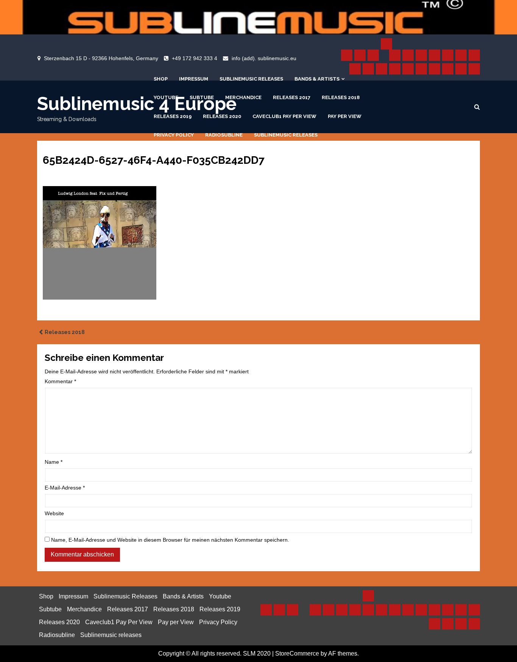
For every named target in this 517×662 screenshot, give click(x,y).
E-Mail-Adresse (65, 488)
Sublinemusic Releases (251, 79)
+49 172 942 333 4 (194, 58)
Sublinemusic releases (286, 135)
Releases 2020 (222, 116)
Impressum (193, 79)
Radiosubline (224, 135)
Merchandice (243, 97)
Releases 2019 (173, 116)
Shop (161, 79)
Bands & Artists (316, 79)
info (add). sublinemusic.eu (264, 58)
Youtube (166, 97)
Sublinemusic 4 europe (137, 103)
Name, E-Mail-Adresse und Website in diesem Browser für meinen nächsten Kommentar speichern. (170, 540)
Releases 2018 (341, 97)
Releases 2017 (291, 97)
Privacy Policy (174, 135)
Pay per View (344, 116)
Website (54, 513)
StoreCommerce (297, 653)
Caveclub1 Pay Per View (284, 116)
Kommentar (60, 381)
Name (53, 462)
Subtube (202, 97)
